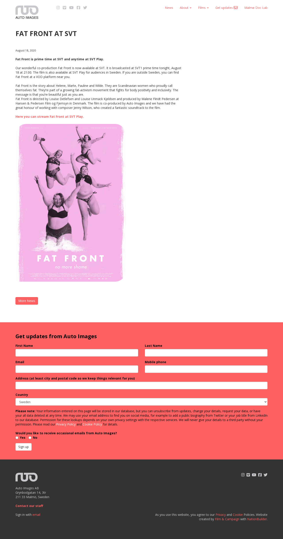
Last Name (153, 346)
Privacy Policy (66, 424)
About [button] (184, 8)
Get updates (224, 8)
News (169, 8)
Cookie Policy (92, 424)
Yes (22, 437)
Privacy (221, 514)
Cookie (238, 514)
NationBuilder (257, 519)
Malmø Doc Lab (256, 8)
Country (21, 395)
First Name (24, 346)
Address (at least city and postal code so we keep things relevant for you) (75, 378)
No (35, 437)
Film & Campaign (227, 519)
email (36, 514)
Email (19, 362)
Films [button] (202, 8)
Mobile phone (155, 362)
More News (26, 301)
